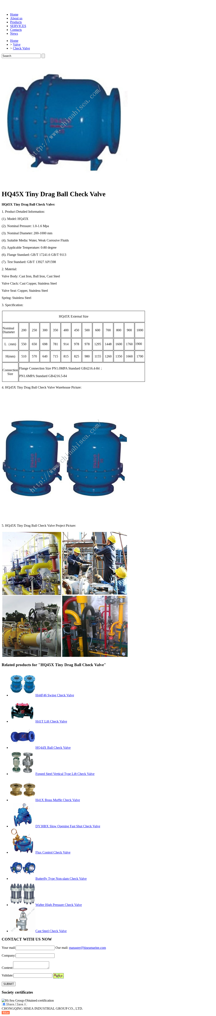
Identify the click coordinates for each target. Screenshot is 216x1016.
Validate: (7, 975)
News (14, 33)
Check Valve (21, 48)
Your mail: (9, 947)
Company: (9, 955)
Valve (16, 44)
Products (16, 22)
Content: (7, 968)
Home (14, 14)
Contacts (16, 29)
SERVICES (18, 26)
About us (16, 18)
